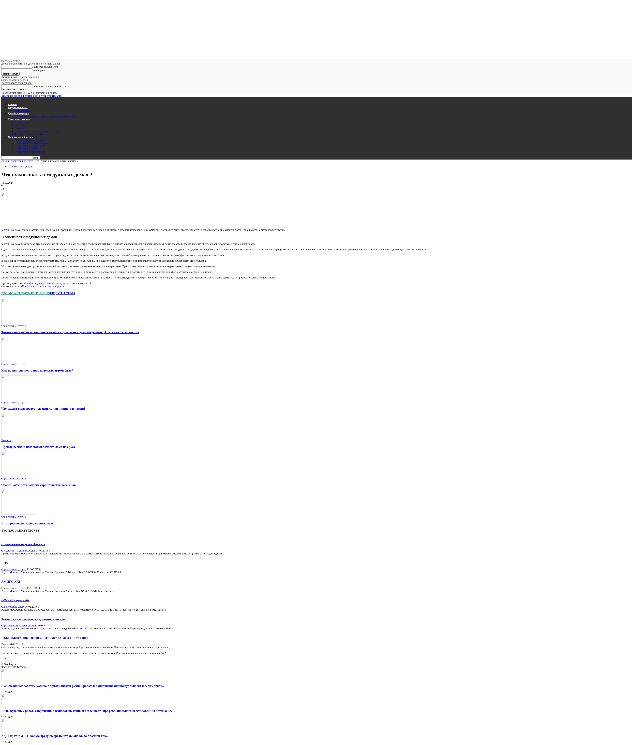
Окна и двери (22, 122)
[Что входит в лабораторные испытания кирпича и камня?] (19, 399)
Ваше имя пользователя (45, 66)
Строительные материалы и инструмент (37, 131)
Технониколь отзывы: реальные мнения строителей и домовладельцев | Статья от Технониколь (70, 332)
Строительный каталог (21, 137)
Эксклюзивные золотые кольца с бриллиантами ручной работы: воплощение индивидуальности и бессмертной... (83, 686)
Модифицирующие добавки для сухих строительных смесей (57, 283)
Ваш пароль (38, 70)
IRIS (4, 563)
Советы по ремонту (19, 119)
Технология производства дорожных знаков (33, 619)
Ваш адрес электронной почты (49, 86)
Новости (6, 440)
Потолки (19, 125)
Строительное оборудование (31, 140)
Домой (5, 161)
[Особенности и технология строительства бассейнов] (19, 475)
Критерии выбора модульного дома (27, 523)
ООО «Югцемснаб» (15, 600)
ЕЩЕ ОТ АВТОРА (62, 293)
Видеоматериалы (18, 107)
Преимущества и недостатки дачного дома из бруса (38, 447)
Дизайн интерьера (18, 113)
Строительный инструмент (30, 146)
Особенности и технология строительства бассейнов (38, 485)
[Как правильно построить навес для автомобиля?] (19, 361)
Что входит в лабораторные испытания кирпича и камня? (43, 408)
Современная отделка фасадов (23, 544)
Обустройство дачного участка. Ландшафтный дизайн (45, 116)
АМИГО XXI (10, 581)
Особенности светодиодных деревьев (43, 286)
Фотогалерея (22, 110)
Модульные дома (10, 229)
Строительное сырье (12, 606)
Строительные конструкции (30, 151)
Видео (4, 644)
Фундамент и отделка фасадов (32, 134)
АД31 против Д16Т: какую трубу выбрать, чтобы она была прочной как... (55, 736)
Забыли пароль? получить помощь (20, 77)
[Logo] (1, 98)
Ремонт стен (21, 128)
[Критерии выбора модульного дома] (19, 513)
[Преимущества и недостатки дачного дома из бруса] (19, 437)
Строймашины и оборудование (32, 143)
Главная (12, 104)
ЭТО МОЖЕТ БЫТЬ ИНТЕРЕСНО (25, 293)
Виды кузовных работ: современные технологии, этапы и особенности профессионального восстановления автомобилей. (88, 711)
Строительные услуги (27, 148)
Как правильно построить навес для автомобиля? (37, 370)
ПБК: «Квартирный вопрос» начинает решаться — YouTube (44, 637)
